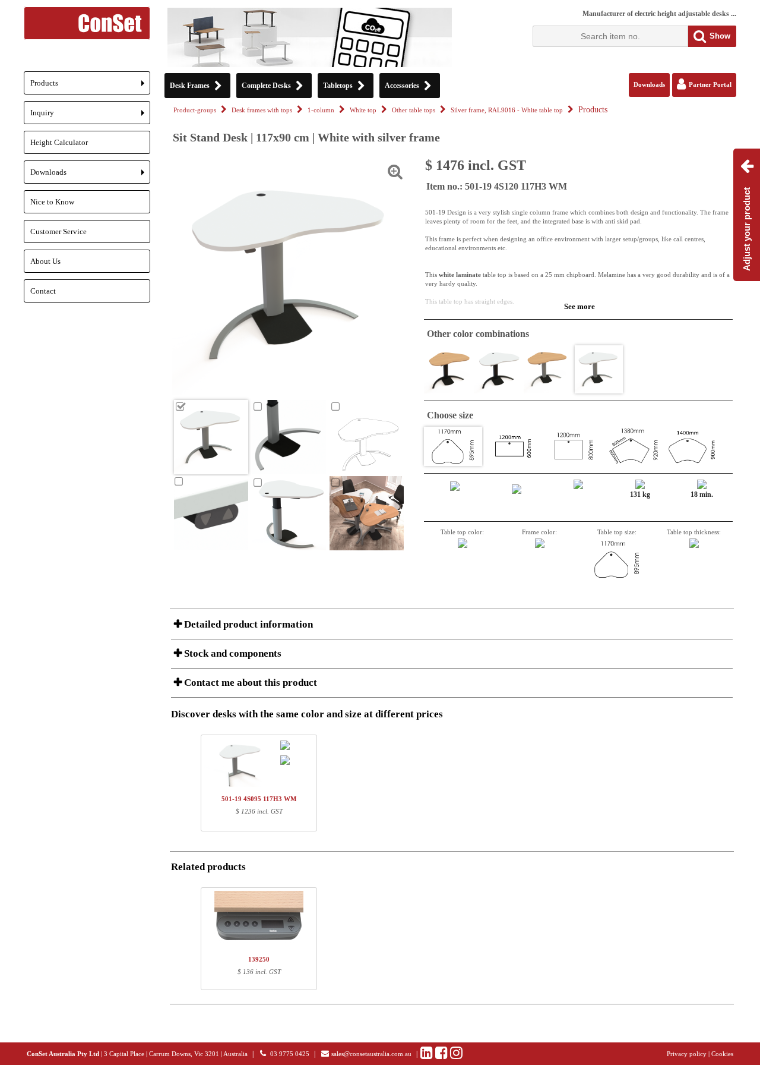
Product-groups (194, 110)
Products (90, 86)
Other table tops (413, 110)
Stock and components (231, 653)
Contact (43, 290)
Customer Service (58, 231)
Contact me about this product (249, 682)
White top (363, 110)
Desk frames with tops (262, 110)
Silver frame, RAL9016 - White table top (507, 110)
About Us (45, 261)
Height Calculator (59, 142)
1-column (321, 110)
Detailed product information (247, 624)
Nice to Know (52, 201)
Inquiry (90, 116)
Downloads (90, 176)
